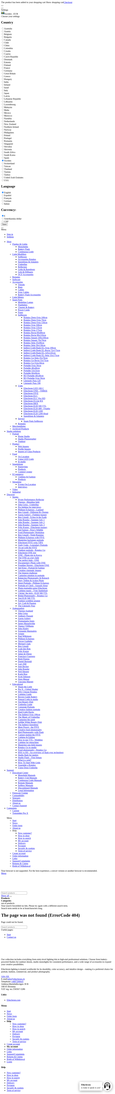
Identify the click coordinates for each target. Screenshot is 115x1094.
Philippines (9, 132)
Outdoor (21, 441)
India (6, 82)
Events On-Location (27, 484)
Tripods (21, 284)
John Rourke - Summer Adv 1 (31, 520)
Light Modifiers (19, 254)
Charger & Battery (26, 307)
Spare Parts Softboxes (33, 421)
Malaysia (8, 107)
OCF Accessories (25, 274)
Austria (7, 31)
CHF (6, 221)
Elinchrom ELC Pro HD (34, 398)
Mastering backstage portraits (31, 540)
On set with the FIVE (27, 547)
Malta (6, 110)
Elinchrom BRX (31, 403)
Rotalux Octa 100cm (33, 325)
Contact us (11, 937)
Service (21, 418)
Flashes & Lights (19, 244)
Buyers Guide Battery (27, 697)
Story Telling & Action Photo (31, 580)
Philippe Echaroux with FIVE (31, 537)
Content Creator (25, 472)
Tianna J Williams (26, 626)
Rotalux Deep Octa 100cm (35, 317)
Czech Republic (11, 57)
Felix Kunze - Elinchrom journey (32, 527)
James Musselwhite (26, 623)
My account (23, 841)
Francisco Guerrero (26, 656)
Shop (9, 241)
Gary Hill (22, 664)
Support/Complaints (21, 861)
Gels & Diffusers (25, 272)
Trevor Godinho (25, 641)
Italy (6, 90)
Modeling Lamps (25, 302)
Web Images (23, 446)
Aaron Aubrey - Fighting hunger (32, 515)
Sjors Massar (23, 679)
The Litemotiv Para (26, 606)
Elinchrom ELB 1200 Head (36, 413)
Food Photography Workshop (31, 532)
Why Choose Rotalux (27, 692)
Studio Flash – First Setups (30, 757)
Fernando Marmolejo (27, 631)
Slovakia (8, 146)
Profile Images (24, 449)
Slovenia (8, 149)
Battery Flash (24, 249)
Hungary (8, 79)
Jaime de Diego (25, 654)
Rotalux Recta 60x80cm (34, 332)
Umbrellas (22, 264)
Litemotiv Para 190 (32, 383)
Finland (7, 65)
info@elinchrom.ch (16, 979)
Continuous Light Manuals (30, 780)
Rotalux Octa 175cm (33, 330)
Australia (8, 28)
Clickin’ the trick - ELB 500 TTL (33, 593)
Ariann (21, 633)
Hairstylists (23, 467)
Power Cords (24, 310)
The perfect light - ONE (28, 560)
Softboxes (22, 257)
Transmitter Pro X (20, 813)
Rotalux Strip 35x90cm (34, 343)
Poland (7, 135)
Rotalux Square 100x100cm (36, 338)
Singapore (8, 144)
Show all (5, 895)
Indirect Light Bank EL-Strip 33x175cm (41, 355)
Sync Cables (23, 292)
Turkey (7, 175)
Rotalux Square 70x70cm (35, 340)
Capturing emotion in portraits (31, 575)
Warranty (16, 798)
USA (6, 180)
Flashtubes (22, 305)
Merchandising (19, 426)
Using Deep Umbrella (27, 767)
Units (20, 386)
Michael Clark (24, 644)
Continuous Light (26, 252)
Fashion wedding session (29, 601)
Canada (7, 40)
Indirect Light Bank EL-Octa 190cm (40, 348)
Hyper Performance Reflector (31, 499)
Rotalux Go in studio (27, 747)
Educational (17, 684)
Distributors (17, 800)
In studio (22, 461)
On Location (23, 456)
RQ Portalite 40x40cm (33, 375)
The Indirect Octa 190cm (29, 714)
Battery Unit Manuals (27, 778)
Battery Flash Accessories (29, 295)
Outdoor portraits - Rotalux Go (31, 550)
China (6, 45)
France (7, 68)
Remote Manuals (25, 783)
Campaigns (12, 808)
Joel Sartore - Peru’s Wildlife (30, 530)
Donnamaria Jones (26, 621)
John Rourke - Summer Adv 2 (31, 522)
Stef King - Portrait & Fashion (31, 568)
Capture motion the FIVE (29, 735)
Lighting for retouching (28, 742)
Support (10, 770)
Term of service (25, 851)
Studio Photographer (27, 439)
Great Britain (10, 73)
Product (15, 444)
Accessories (17, 282)
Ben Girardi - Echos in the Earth (32, 517)
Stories (15, 497)
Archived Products (20, 429)
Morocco (8, 116)
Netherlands (9, 121)
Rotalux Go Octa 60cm (34, 363)
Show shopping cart (55, 2)
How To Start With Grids (29, 762)
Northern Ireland (11, 127)
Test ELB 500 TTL (26, 598)
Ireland (7, 85)
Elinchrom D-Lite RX (33, 401)
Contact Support (19, 805)
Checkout (68, 2)
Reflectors (22, 267)
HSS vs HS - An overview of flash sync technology (41, 752)
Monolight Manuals (26, 775)
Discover (11, 494)
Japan (6, 93)
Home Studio (24, 436)
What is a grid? (24, 760)
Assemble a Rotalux (27, 765)
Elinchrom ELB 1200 (33, 411)
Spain (6, 158)
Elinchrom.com (13, 1000)
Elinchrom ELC (31, 396)
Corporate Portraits (26, 707)
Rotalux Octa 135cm (33, 327)
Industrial (16, 492)
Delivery (22, 843)
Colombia (8, 48)
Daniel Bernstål (25, 661)
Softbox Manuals (25, 785)
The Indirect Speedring (28, 724)
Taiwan (7, 166)
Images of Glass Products (29, 451)
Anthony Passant (25, 616)
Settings (10, 237)
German (7, 201)
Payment (22, 846)
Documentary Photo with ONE (32, 563)
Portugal (8, 138)
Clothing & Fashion (26, 477)
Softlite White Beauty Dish (30, 722)
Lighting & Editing (26, 737)
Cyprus (7, 54)
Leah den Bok (24, 649)
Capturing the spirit (26, 719)
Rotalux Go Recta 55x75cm (36, 360)
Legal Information (26, 790)
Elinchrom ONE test (27, 552)
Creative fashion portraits (29, 709)
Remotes (16, 277)
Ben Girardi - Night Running (31, 535)
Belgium (8, 34)
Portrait (15, 434)
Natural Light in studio (28, 699)
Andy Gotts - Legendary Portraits (33, 545)
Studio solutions (14, 431)
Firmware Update (20, 793)
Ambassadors (18, 608)
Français (8, 198)
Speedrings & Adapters (28, 262)
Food (14, 454)
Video (15, 489)
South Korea (9, 155)
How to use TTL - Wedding (30, 740)
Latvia (7, 96)
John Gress (23, 613)
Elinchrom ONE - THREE (35, 391)
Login (9, 1062)
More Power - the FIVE (28, 727)
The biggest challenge (27, 573)
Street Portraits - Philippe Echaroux (33, 583)
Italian (7, 204)
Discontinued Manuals (28, 788)
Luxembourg (10, 104)
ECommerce (17, 474)
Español (7, 195)
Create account (19, 853)
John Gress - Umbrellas (28, 504)
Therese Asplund (25, 611)
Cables (21, 289)
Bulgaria (8, 37)
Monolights (23, 246)
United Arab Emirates (13, 177)
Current (15, 810)
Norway (7, 130)
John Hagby (23, 628)
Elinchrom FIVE (31, 393)
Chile (6, 42)
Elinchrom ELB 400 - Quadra (37, 408)
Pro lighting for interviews (29, 507)
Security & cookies (26, 848)
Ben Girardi (23, 646)
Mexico (7, 113)
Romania (8, 141)
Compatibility (18, 795)
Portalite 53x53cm (32, 370)
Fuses (20, 312)
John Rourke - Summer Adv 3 (31, 525)
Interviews (22, 487)
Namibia (8, 118)
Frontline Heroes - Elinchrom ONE (33, 565)
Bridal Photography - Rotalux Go (33, 595)
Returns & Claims (20, 863)
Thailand (8, 169)
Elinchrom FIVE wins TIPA (30, 542)
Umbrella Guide (25, 704)
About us (16, 803)
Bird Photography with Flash (31, 732)
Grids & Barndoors (26, 269)
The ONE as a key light (28, 558)
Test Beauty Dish (25, 702)
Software (16, 279)
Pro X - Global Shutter (28, 689)
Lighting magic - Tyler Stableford (33, 590)
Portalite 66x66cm (32, 373)
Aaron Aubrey (24, 618)
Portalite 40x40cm (32, 368)
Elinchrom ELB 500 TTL (35, 406)
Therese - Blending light (28, 502)
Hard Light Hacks (26, 712)
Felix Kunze (23, 651)
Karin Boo (22, 674)
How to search (24, 838)
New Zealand (10, 124)
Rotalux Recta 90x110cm (35, 335)
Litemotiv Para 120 (32, 381)
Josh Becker (23, 666)
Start (14, 820)
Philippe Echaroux (26, 638)
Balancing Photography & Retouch (33, 578)
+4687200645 (17, 981)
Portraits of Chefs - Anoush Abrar (33, 585)
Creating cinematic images (29, 570)
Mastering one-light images (30, 745)
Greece (7, 76)
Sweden (7, 160)
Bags (20, 287)
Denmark (8, 59)
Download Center (20, 773)
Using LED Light (26, 459)
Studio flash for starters (28, 755)
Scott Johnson (24, 676)
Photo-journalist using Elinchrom (32, 588)
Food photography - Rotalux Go (32, 750)
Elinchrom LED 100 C (34, 388)
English (7, 192)
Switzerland (9, 163)
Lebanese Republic (12, 99)
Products (22, 469)
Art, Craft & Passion (27, 603)
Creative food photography (30, 730)
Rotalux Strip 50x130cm (34, 345)
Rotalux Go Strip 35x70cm (36, 358)
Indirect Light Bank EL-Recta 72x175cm (42, 350)
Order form (17, 825)
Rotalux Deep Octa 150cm (35, 322)
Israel (6, 87)
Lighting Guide (25, 694)
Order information (20, 856)
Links (14, 858)
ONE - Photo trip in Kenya (30, 555)
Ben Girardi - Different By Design (33, 512)
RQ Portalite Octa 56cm (34, 378)
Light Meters (18, 297)
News (15, 823)
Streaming (16, 482)
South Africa (9, 152)
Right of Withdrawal (21, 866)
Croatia (7, 51)
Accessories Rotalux (27, 259)
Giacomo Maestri (25, 681)
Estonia (7, 62)
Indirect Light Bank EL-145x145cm (40, 353)
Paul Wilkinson (24, 636)
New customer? (25, 833)
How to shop (23, 835)
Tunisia (7, 172)
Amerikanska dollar (12, 219)
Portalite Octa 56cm (32, 365)
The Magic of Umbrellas (29, 717)
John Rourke (23, 669)
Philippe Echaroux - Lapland (30, 510)
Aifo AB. (5, 976)
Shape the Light (25, 687)
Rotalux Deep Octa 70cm (35, 320)
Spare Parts (17, 300)
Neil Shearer (23, 671)
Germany (8, 71)
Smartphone (17, 464)
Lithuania (8, 101)
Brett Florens (23, 659)
